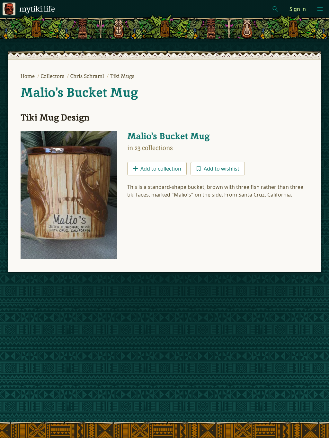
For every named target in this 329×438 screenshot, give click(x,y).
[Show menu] (320, 9)
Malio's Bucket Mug (79, 92)
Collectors (53, 76)
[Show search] (275, 9)
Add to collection (160, 168)
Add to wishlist (221, 168)
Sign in (297, 9)
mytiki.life (37, 9)
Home (28, 76)
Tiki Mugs (122, 76)
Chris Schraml (87, 76)
